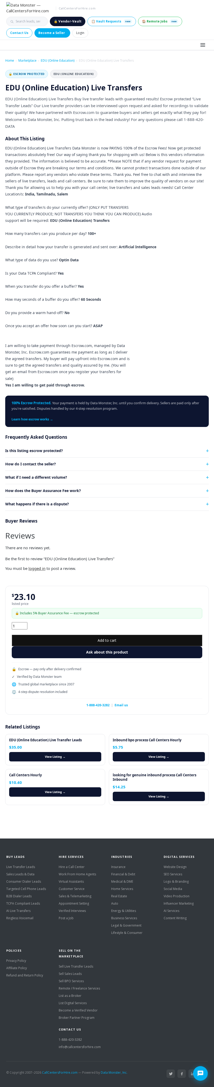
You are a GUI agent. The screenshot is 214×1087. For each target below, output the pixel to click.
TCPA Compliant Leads (23, 903)
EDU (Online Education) (58, 60)
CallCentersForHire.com (60, 1072)
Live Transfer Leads (20, 867)
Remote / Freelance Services (79, 988)
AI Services (171, 911)
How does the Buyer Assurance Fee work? (43, 490)
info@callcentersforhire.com (80, 1047)
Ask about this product (107, 652)
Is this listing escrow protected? (34, 450)
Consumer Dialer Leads (23, 881)
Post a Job (66, 918)
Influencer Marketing (179, 903)
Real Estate (119, 896)
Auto (114, 903)
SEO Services (173, 874)
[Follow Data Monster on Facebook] (181, 1073)
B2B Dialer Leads (19, 896)
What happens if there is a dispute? (37, 503)
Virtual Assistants (71, 881)
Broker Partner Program (76, 1017)
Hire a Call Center (72, 867)
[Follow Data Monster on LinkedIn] (192, 1073)
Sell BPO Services (71, 981)
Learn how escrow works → (32, 419)
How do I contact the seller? (30, 463)
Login (80, 33)
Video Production (176, 896)
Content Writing (175, 918)
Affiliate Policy (16, 968)
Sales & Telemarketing (75, 896)
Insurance (118, 867)
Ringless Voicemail (19, 918)
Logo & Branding (176, 881)
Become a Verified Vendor (78, 1010)
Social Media (173, 889)
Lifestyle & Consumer (126, 932)
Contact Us (19, 33)
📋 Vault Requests (110, 21)
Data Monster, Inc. (114, 1072)
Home (9, 60)
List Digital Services (73, 1003)
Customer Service (72, 889)
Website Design (175, 867)
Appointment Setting (74, 903)
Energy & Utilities (123, 911)
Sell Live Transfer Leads (76, 966)
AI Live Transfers (18, 911)
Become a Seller (51, 33)
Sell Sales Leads (70, 974)
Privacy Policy (16, 960)
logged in (36, 568)
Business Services (124, 918)
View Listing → (55, 757)
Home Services (122, 889)
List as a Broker (70, 995)
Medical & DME (122, 881)
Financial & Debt (123, 874)
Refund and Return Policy (24, 975)
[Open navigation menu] (203, 45)
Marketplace (27, 60)
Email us (121, 705)
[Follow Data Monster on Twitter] (171, 1073)
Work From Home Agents (77, 874)
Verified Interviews (72, 911)
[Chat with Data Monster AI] (200, 1073)
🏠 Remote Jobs (159, 21)
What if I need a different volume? (36, 477)
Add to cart (107, 640)
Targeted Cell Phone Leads (26, 889)
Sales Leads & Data (20, 874)
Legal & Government (126, 925)
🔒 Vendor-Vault (67, 21)
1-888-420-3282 (98, 705)
